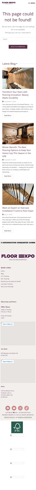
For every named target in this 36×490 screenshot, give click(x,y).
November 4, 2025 (10, 160)
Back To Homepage (18, 47)
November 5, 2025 (10, 101)
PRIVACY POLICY (9, 417)
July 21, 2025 (8, 214)
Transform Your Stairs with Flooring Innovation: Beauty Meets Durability (15, 94)
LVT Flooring (5, 276)
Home (3, 271)
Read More (7, 115)
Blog (2, 273)
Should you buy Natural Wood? (11, 281)
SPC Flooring (5, 279)
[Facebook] (7, 408)
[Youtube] (14, 408)
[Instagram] (20, 408)
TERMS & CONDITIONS (25, 417)
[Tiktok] (26, 408)
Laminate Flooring (7, 284)
